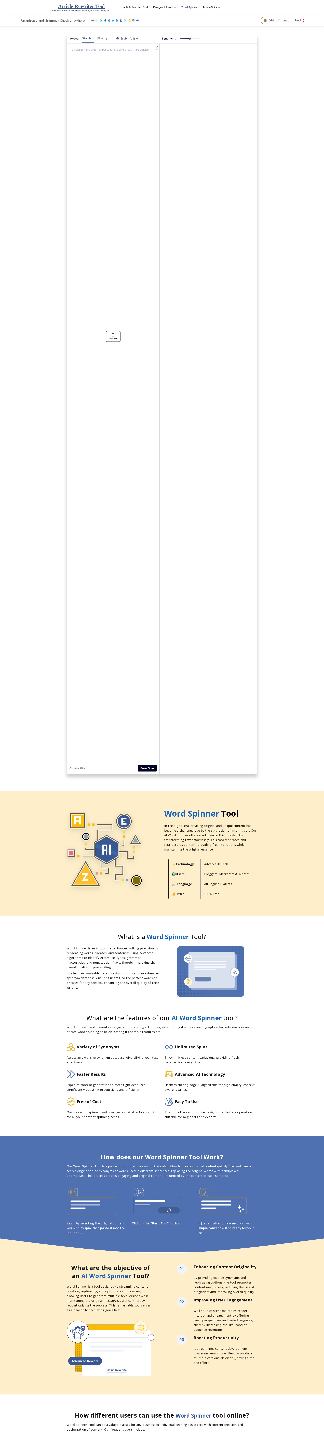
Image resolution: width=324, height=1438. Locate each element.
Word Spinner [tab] (189, 7)
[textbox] (111, 404)
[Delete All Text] (157, 48)
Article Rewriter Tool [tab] (135, 7)
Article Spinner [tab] (211, 7)
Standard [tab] (88, 38)
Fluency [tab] (102, 38)
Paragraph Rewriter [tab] (164, 7)
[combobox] (127, 38)
